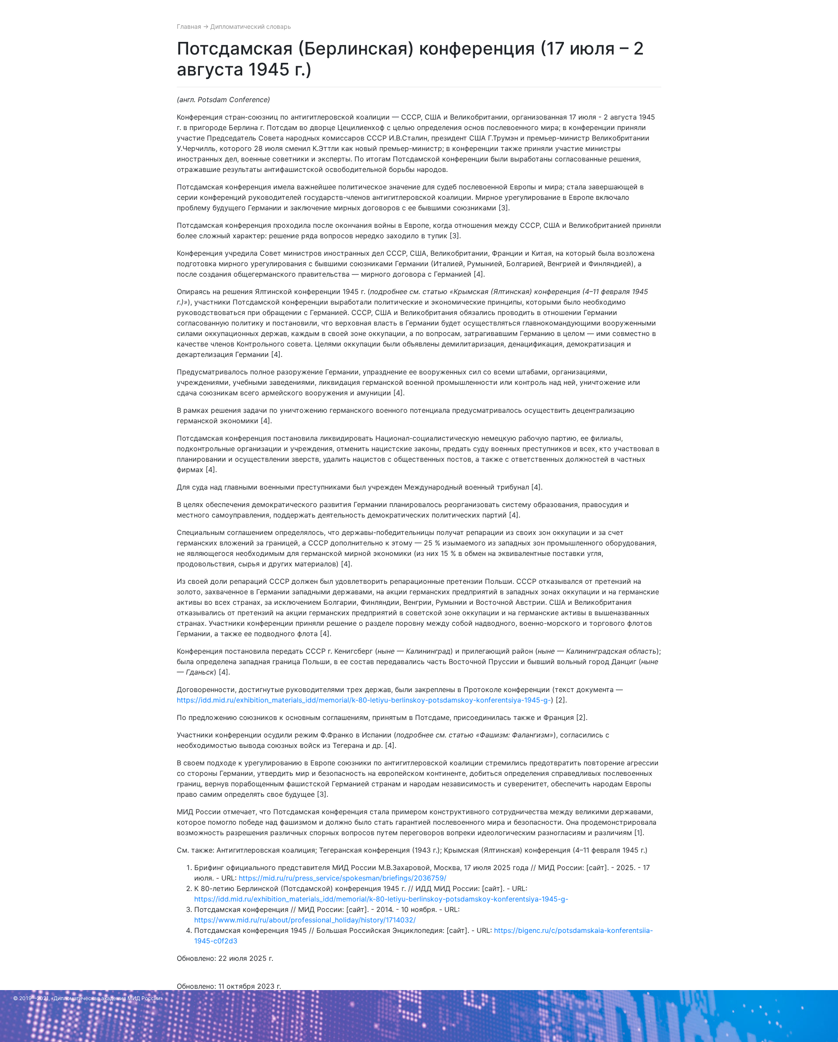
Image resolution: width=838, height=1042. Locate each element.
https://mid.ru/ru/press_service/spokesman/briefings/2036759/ (342, 878)
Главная (190, 26)
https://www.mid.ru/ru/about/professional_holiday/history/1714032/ (305, 919)
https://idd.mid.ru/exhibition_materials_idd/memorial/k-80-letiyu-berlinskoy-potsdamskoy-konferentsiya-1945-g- (364, 700)
